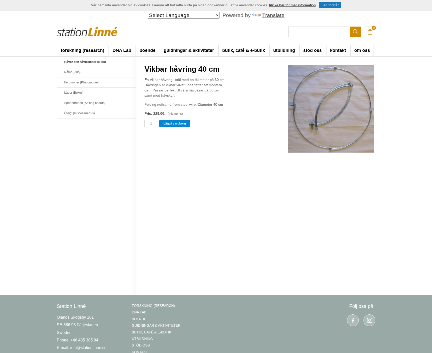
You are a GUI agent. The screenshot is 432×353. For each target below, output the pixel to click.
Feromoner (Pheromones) (82, 82)
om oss (362, 50)
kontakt (338, 50)
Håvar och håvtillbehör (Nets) (85, 62)
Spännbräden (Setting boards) (85, 103)
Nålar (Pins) (72, 72)
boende (148, 50)
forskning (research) (82, 50)
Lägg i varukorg (175, 123)
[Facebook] (353, 320)
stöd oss (312, 50)
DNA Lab (121, 50)
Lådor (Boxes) (74, 92)
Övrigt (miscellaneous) (79, 113)
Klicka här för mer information (292, 5)
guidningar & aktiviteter (189, 50)
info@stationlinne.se (88, 347)
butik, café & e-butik (243, 50)
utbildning (284, 50)
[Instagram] (369, 320)
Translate (273, 15)
